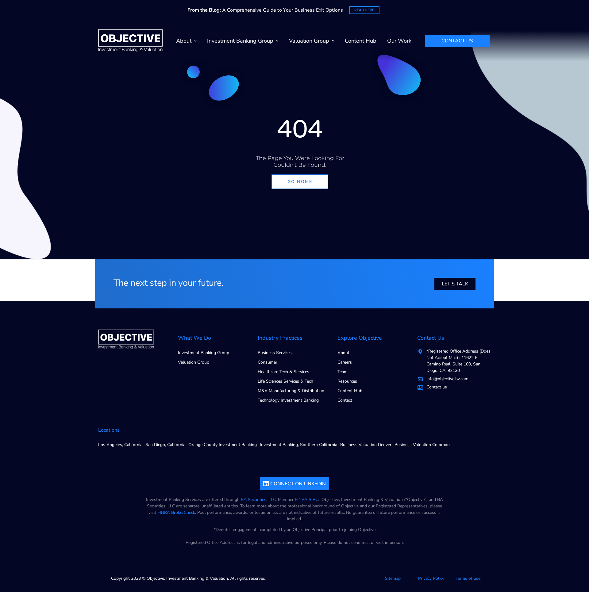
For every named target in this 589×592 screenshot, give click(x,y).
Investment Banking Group (240, 40)
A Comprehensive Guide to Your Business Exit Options (265, 10)
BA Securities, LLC (258, 499)
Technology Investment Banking (288, 400)
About (183, 40)
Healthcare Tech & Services (283, 372)
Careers (344, 362)
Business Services (275, 353)
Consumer (267, 362)
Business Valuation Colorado (422, 445)
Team (342, 372)
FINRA (301, 499)
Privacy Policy (431, 578)
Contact (344, 400)
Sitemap (393, 578)
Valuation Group (309, 40)
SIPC (313, 499)
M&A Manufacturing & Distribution (291, 391)
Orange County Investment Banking (222, 445)
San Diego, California (165, 445)
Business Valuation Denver (365, 445)
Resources (347, 381)
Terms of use (468, 578)
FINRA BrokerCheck (176, 512)
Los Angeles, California (120, 445)
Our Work (399, 40)
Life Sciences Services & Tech (285, 381)
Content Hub (360, 40)
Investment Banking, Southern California (298, 445)
